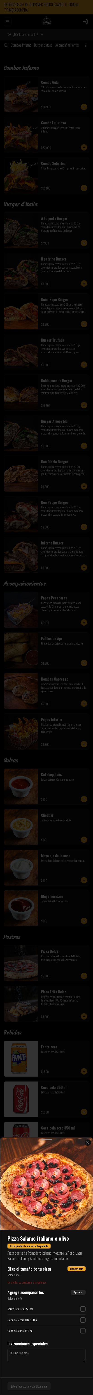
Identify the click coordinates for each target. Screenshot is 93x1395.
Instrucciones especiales (27, 1344)
